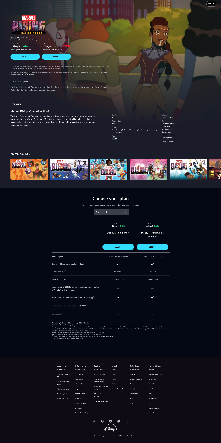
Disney (114, 369)
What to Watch (79, 384)
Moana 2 (151, 384)
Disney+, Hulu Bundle (100, 374)
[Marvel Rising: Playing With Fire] (29, 169)
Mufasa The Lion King (155, 413)
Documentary (134, 393)
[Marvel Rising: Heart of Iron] (108, 169)
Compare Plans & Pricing (101, 401)
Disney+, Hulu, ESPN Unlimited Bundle (100, 380)
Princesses (133, 403)
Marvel (114, 379)
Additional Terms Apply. (27, 74)
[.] (94, 421)
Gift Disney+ (78, 408)
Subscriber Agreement (63, 389)
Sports (132, 384)
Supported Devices (80, 393)
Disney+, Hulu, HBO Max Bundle (101, 388)
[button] (83, 366)
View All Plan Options (19, 81)
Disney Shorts (134, 389)
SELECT (25, 57)
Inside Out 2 (152, 379)
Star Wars (115, 384)
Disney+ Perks (79, 374)
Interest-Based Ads (62, 399)
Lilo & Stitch (152, 389)
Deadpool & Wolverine (155, 374)
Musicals (132, 374)
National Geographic (118, 389)
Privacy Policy (61, 369)
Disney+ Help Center (107, 336)
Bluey (150, 393)
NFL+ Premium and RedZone (99, 395)
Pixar (113, 374)
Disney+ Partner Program (82, 413)
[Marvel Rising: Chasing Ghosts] (69, 169)
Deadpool (151, 369)
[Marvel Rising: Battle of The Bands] (148, 169)
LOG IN (211, 4)
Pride (131, 398)
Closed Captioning (80, 403)
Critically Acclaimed (136, 379)
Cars (150, 403)
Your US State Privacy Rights (63, 383)
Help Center (78, 389)
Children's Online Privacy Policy (64, 376)
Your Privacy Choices (63, 394)
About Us (78, 398)
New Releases (79, 379)
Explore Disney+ (80, 369)
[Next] (216, 169)
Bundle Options (98, 369)
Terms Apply (56, 323)
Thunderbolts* (153, 398)
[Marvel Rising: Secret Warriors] (188, 169)
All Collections (134, 369)
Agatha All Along (154, 408)
